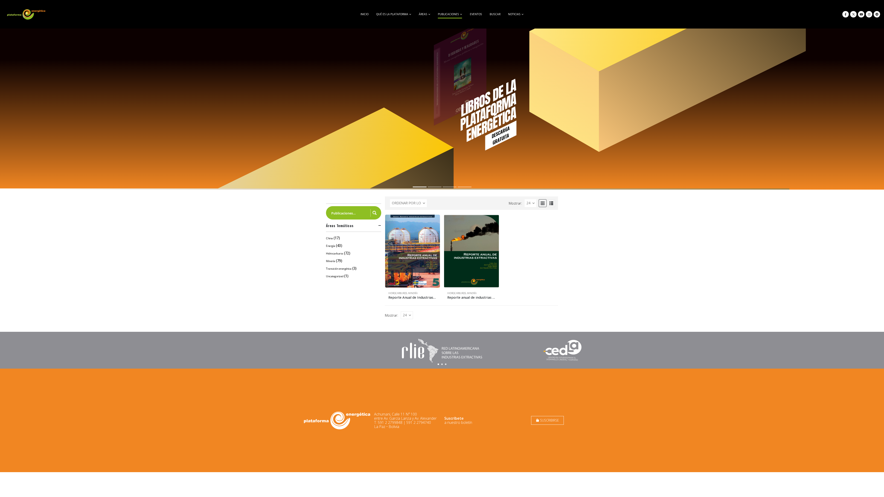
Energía (330, 246)
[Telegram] (877, 14)
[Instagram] (869, 14)
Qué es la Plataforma (392, 14)
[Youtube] (861, 14)
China (329, 238)
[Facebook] (845, 14)
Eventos (476, 14)
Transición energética (339, 269)
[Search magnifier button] (374, 213)
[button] (543, 203)
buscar (495, 14)
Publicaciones (448, 14)
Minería (413, 293)
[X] (853, 14)
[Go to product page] (412, 251)
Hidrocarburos (397, 293)
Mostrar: (515, 203)
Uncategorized (334, 276)
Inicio (365, 14)
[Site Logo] (27, 14)
